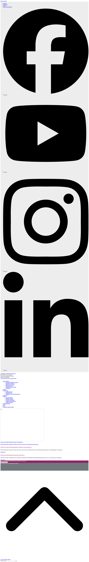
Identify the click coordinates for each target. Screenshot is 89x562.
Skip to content (4, 1)
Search (2, 560)
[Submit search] (16, 560)
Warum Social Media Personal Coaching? (13, 455)
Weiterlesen (3, 452)
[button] (8, 378)
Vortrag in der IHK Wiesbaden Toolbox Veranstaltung (16, 447)
